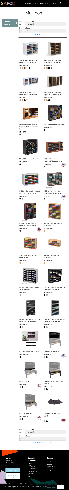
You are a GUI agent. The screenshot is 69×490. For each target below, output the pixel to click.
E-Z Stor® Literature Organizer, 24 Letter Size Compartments (30, 192)
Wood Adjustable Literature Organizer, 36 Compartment (52, 93)
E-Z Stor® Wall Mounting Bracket (29, 351)
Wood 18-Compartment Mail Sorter (54, 124)
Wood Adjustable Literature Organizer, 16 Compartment (52, 61)
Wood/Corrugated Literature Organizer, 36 (53, 224)
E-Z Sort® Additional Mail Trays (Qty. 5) (53, 415)
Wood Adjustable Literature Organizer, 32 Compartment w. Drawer (28, 127)
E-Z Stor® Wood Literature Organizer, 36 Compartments (53, 192)
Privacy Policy (51, 487)
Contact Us (49, 464)
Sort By (21, 24)
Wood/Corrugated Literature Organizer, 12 (53, 256)
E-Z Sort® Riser (24, 381)
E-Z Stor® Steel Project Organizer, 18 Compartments (29, 288)
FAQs (29, 476)
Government (30, 463)
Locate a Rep (31, 473)
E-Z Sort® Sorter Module (51, 351)
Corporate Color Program (33, 468)
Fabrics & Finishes (32, 466)
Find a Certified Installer (33, 471)
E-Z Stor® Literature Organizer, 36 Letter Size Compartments (54, 288)
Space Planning (31, 470)
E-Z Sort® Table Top (25, 413)
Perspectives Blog (51, 466)
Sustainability (50, 467)
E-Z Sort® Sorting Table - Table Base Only (53, 382)
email (12, 460)
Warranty (30, 474)
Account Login (12, 470)
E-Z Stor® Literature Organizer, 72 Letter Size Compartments (54, 320)
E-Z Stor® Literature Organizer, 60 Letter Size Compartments (29, 320)
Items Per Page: (24, 28)
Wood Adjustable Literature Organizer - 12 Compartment (28, 61)
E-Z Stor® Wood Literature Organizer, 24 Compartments (53, 160)
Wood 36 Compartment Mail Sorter (30, 159)
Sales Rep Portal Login (13, 476)
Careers (48, 463)
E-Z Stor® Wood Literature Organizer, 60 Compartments (28, 224)
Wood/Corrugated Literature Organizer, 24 (28, 256)
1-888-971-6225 (10, 462)
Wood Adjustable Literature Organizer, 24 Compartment (28, 93)
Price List (30, 465)
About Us (49, 461)
